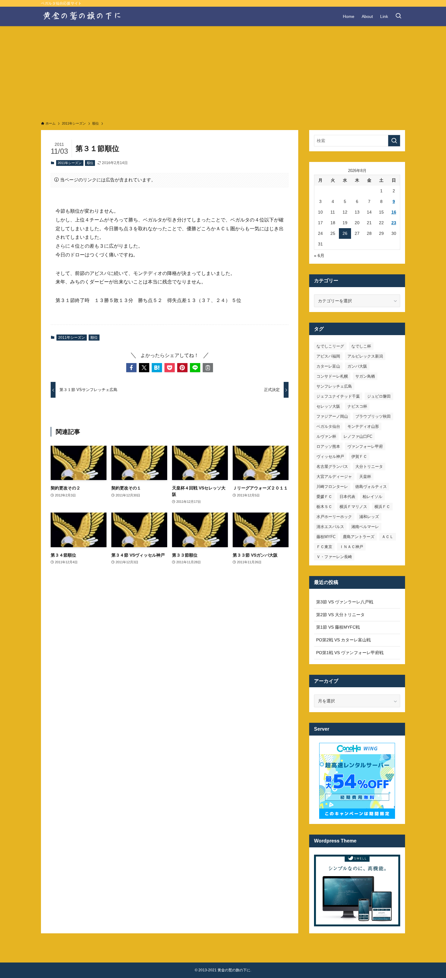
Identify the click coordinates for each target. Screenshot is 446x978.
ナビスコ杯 (357, 406)
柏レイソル (372, 496)
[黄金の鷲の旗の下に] (82, 16)
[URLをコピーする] (208, 367)
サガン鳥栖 (365, 376)
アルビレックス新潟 (365, 356)
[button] (131, 367)
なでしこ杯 (361, 346)
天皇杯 (365, 476)
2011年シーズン (70, 163)
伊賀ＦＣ (359, 456)
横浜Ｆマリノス (353, 506)
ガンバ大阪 (357, 366)
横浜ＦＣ (382, 506)
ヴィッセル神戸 (330, 456)
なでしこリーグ (330, 346)
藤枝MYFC (326, 536)
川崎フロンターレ (332, 486)
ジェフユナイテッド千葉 (338, 396)
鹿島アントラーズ (358, 536)
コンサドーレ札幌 (332, 376)
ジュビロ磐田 (379, 396)
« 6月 (319, 255)
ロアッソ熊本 (328, 446)
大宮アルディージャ (334, 476)
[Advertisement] (223, 71)
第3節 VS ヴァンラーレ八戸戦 (344, 601)
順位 (90, 163)
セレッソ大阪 (328, 406)
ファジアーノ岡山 (332, 416)
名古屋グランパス (332, 466)
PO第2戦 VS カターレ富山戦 (343, 639)
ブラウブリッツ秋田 (373, 416)
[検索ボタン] (398, 16)
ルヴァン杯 (326, 436)
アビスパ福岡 (328, 356)
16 (393, 212)
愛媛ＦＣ (324, 496)
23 (393, 222)
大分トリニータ (369, 466)
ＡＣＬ (388, 536)
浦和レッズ (369, 516)
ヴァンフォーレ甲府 (365, 446)
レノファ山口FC (357, 436)
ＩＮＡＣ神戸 (351, 546)
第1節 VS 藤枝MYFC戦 (338, 627)
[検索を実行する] (394, 140)
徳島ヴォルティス (371, 486)
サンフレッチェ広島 (334, 386)
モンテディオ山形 (363, 426)
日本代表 (347, 496)
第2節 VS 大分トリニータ (340, 614)
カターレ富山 (328, 366)
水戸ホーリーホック (334, 516)
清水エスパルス (330, 526)
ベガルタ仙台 (328, 426)
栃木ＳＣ (324, 506)
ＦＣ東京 (324, 546)
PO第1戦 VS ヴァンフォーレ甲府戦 (349, 652)
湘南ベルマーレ (365, 526)
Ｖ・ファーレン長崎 (334, 556)
